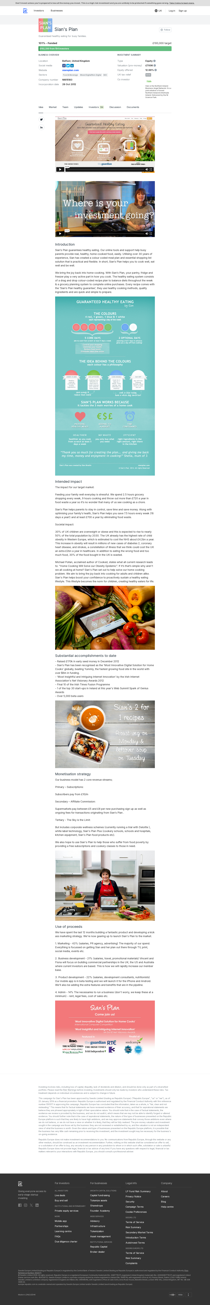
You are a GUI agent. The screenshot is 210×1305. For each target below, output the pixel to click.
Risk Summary (133, 1227)
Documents (133, 107)
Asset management (100, 1236)
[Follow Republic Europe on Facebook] (20, 1205)
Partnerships (61, 1226)
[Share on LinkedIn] (41, 127)
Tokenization (97, 1231)
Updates (78, 107)
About (164, 1191)
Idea (41, 107)
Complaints (131, 1263)
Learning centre (63, 1231)
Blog (163, 1201)
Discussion (115, 107)
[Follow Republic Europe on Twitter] (31, 1205)
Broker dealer (97, 1251)
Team (65, 107)
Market (53, 107)
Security (130, 1201)
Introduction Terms (136, 1237)
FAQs (57, 1236)
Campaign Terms (135, 1206)
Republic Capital (98, 1246)
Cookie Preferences (136, 1211)
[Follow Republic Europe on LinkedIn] (37, 1205)
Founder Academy (100, 1210)
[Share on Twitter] (41, 119)
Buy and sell (61, 1200)
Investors (39, 10)
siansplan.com (70, 70)
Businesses (57, 10)
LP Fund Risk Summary (138, 1191)
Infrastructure (97, 1226)
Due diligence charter (66, 1241)
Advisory (95, 1221)
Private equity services (66, 1210)
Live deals (60, 1195)
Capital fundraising (100, 1195)
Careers (165, 1196)
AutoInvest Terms (135, 1242)
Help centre (167, 1206)
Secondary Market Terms (139, 1232)
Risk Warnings (69, 1090)
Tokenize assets (98, 1200)
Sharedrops (96, 1205)
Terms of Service (135, 1222)
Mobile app (61, 1221)
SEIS (148, 75)
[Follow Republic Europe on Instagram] (25, 1205)
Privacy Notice (133, 1196)
